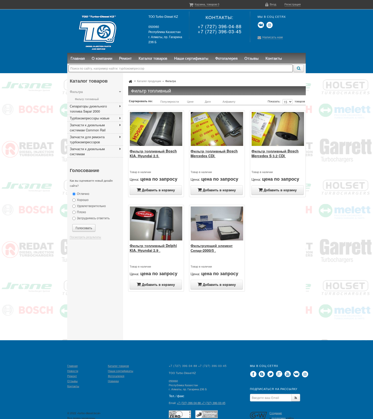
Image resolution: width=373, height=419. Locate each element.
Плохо (81, 212)
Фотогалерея (226, 58)
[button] (270, 4)
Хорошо (83, 199)
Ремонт (125, 58)
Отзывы (251, 58)
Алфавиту (229, 101)
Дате (208, 101)
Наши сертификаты (191, 58)
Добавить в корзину (158, 190)
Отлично (83, 193)
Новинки (113, 381)
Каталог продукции (149, 81)
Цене (190, 101)
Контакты (273, 58)
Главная (78, 58)
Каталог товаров (153, 58)
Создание (275, 413)
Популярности (169, 101)
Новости (72, 371)
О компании (102, 58)
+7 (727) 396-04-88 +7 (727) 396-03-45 (220, 29)
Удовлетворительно (91, 206)
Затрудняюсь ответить (93, 218)
